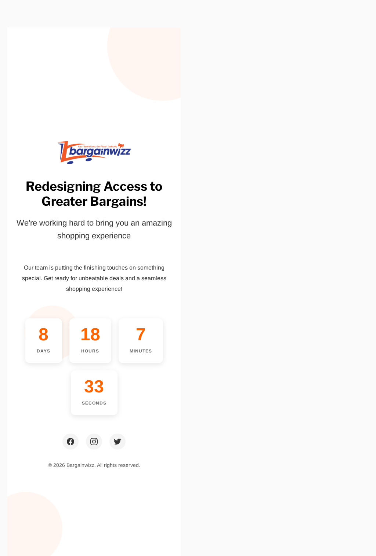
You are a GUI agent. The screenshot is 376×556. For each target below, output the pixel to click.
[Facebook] (70, 442)
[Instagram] (94, 442)
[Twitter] (117, 442)
